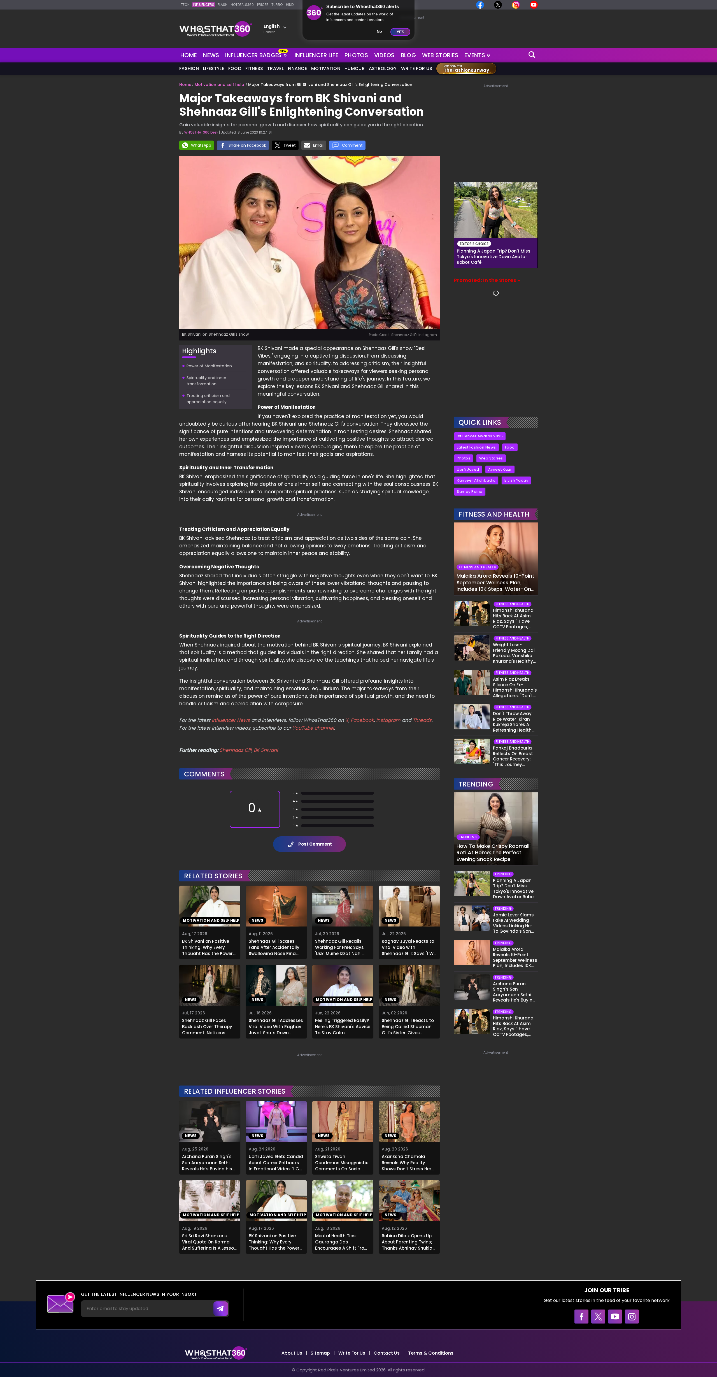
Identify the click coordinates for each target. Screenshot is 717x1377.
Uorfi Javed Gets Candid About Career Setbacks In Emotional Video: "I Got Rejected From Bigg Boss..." (276, 1162)
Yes (400, 32)
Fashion (189, 68)
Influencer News (231, 720)
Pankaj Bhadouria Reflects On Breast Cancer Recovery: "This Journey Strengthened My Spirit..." (513, 756)
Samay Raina (470, 491)
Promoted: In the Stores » (487, 280)
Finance (297, 68)
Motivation (325, 68)
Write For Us (416, 68)
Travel (275, 68)
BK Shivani (266, 750)
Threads (422, 720)
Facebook (362, 720)
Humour (354, 68)
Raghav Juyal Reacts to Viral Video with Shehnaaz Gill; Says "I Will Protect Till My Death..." (409, 946)
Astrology (383, 68)
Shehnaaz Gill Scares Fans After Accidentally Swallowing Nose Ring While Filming (274, 946)
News (211, 55)
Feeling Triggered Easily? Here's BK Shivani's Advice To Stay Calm (342, 1025)
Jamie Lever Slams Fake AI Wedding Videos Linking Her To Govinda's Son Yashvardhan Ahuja (515, 923)
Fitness (254, 68)
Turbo (277, 4)
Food (234, 68)
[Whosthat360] (215, 29)
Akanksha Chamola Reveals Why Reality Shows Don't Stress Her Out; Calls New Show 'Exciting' (406, 1162)
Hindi (290, 4)
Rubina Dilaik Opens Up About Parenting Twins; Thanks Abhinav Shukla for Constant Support (407, 1241)
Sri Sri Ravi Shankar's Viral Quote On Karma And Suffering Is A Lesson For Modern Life (209, 1241)
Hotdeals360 (242, 4)
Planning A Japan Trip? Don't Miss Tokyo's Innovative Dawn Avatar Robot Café (493, 256)
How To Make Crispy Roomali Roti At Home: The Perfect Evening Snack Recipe (493, 852)
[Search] (532, 55)
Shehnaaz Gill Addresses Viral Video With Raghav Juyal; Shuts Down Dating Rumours (276, 1025)
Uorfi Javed (468, 469)
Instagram (388, 720)
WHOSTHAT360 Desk (201, 132)
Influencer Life (317, 55)
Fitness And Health (493, 514)
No (379, 31)
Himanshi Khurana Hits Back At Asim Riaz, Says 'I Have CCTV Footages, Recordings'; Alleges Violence (514, 618)
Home (188, 55)
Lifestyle (213, 68)
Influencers (203, 4)
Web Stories (440, 55)
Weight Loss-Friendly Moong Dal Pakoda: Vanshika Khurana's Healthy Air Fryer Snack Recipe (514, 653)
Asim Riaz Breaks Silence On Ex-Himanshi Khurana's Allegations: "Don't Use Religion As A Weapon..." (515, 687)
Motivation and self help (219, 84)
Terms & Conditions (430, 1353)
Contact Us (387, 1353)
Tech (185, 4)
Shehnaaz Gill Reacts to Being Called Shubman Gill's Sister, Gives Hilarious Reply (408, 1025)
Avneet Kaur (500, 469)
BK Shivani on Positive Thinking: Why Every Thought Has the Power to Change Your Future (207, 946)
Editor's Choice (474, 243)
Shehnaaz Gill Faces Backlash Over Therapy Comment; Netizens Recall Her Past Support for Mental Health (207, 1025)
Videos (384, 55)
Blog (408, 55)
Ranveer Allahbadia (476, 480)
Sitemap (320, 1353)
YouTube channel (313, 728)
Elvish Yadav (516, 480)
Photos (356, 55)
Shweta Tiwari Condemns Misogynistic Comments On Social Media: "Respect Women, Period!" (341, 1162)
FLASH (222, 4)
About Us (291, 1353)
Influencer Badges (254, 54)
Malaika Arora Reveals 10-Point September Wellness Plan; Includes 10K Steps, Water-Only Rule (496, 582)
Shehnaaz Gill (236, 750)
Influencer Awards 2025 (480, 436)
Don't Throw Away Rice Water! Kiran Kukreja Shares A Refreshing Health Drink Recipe (512, 722)
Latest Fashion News (476, 447)
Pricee (262, 4)
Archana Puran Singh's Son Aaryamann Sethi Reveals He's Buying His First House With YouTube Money (209, 1162)
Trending (475, 784)
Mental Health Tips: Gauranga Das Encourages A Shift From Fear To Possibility (342, 1241)
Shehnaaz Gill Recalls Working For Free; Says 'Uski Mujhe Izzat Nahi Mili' (339, 946)
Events (474, 55)
